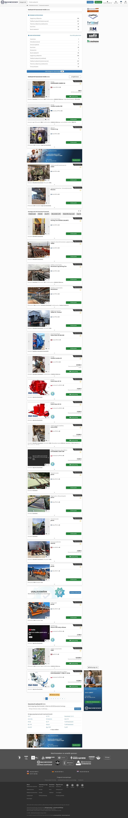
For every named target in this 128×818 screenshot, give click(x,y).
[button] (125, 2)
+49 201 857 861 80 (84, 771)
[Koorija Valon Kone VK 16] (39, 387)
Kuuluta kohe (76, 160)
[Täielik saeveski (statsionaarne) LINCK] (39, 173)
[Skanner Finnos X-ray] (39, 135)
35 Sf (29, 716)
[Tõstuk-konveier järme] (39, 480)
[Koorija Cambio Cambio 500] (39, 112)
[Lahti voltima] (54, 101)
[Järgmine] (48, 89)
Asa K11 (47, 214)
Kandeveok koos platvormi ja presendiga (67, 780)
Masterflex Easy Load (68, 214)
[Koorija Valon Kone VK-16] (39, 410)
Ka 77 (47, 721)
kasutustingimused (66, 815)
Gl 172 (47, 716)
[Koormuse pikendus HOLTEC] (39, 549)
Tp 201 (66, 727)
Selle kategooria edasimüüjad (54, 71)
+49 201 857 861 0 (58, 771)
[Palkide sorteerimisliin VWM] (39, 656)
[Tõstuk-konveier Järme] (39, 526)
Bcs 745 (30, 724)
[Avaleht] (27, 5)
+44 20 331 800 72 (33, 771)
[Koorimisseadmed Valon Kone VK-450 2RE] (39, 341)
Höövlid (40, 214)
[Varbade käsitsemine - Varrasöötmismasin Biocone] (39, 196)
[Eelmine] (28, 89)
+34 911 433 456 (33, 774)
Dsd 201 (30, 727)
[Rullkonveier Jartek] (39, 610)
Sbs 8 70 (66, 719)
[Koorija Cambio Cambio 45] (39, 364)
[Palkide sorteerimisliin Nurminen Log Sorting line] (39, 272)
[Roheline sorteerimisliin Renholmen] (39, 295)
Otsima (91, 2)
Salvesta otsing (55, 694)
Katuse (48, 724)
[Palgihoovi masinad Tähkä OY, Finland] (39, 318)
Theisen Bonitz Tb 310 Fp (50, 780)
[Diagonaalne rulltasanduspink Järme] (39, 503)
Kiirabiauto (80, 780)
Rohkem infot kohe (75, 592)
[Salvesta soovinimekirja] (80, 84)
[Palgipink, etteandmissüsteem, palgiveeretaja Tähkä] (39, 249)
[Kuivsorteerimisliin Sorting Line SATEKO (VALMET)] (39, 226)
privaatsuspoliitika (57, 815)
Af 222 (29, 721)
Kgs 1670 (48, 727)
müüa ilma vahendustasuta (93, 702)
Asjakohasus (75, 76)
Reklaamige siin (93, 667)
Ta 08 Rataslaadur (68, 724)
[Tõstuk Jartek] (39, 572)
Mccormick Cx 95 (56, 214)
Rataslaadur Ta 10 (68, 716)
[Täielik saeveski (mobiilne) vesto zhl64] (39, 433)
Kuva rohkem (55, 729)
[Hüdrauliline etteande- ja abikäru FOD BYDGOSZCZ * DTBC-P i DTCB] (39, 679)
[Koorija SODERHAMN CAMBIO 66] (39, 89)
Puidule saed (32, 214)
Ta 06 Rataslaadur (68, 721)
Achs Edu (30, 719)
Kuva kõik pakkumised (75, 35)
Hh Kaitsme (49, 719)
